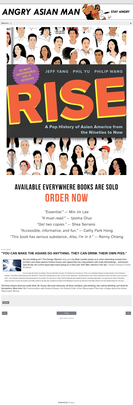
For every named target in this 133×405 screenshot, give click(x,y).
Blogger (71, 402)
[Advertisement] (66, 360)
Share (6, 302)
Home (66, 313)
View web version (66, 318)
